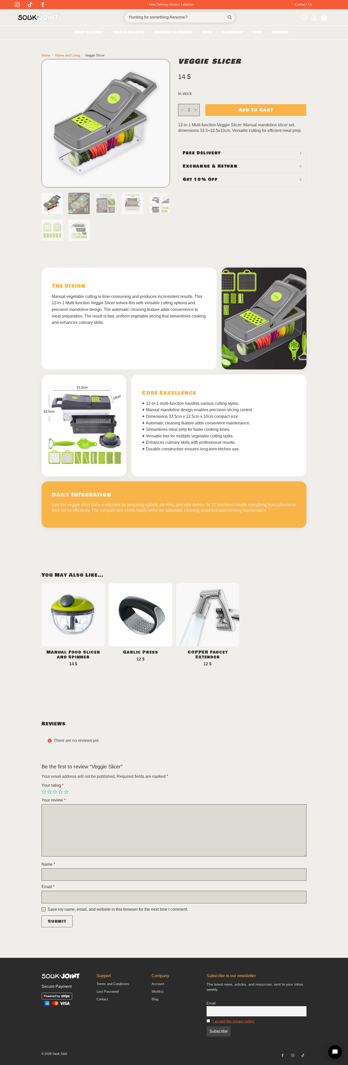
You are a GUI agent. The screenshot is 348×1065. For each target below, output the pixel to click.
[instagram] (17, 4)
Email (48, 887)
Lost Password (108, 991)
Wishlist (158, 991)
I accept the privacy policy (233, 1021)
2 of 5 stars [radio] (50, 792)
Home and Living (67, 55)
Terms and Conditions (113, 984)
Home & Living (88, 32)
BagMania (231, 32)
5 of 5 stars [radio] (67, 792)
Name (48, 864)
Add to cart (255, 110)
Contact (102, 999)
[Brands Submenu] (292, 32)
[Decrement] (182, 109)
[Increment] (195, 109)
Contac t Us (303, 4)
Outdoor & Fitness (173, 32)
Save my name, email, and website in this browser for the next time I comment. (118, 909)
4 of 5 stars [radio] (61, 792)
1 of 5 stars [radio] (44, 792)
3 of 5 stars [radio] (55, 792)
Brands (279, 32)
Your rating (53, 785)
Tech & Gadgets (128, 32)
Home (46, 55)
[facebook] (42, 4)
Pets (206, 32)
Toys (257, 32)
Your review (53, 800)
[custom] (30, 4)
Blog (155, 999)
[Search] (230, 17)
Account (158, 984)
